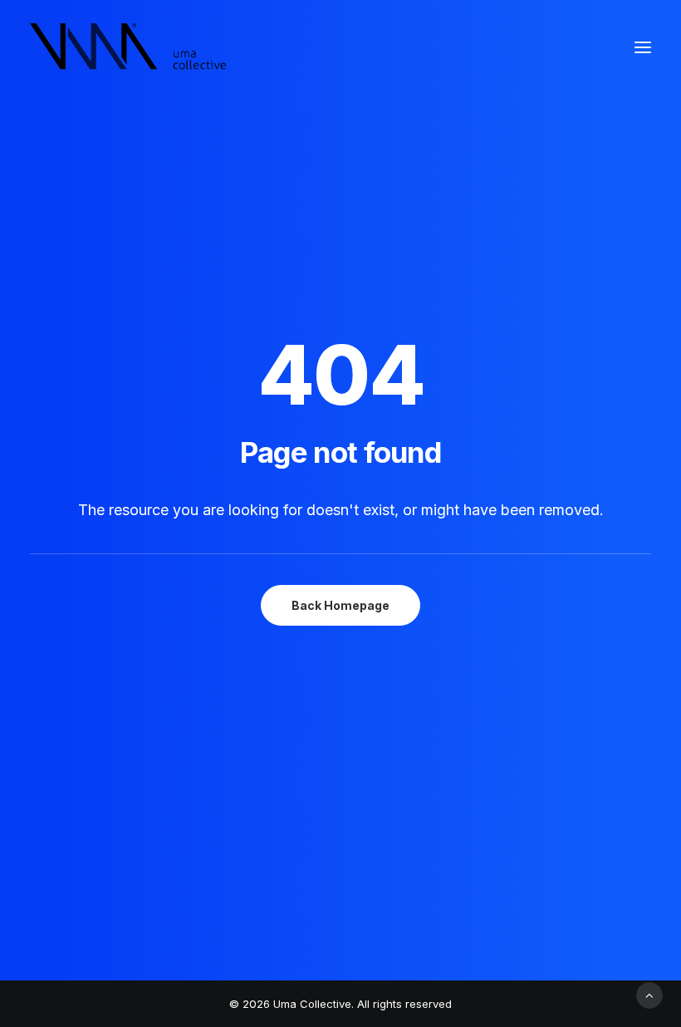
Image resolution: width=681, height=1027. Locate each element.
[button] (643, 47)
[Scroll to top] (649, 994)
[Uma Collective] (128, 47)
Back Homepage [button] (340, 605)
